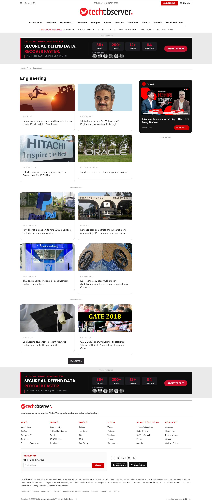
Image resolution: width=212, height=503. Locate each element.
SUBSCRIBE (169, 3)
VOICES (82, 422)
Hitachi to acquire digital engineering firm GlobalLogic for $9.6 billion (44, 174)
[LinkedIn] (123, 458)
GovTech (24, 431)
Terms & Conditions (41, 491)
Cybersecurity (55, 427)
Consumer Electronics (30, 443)
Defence (84, 225)
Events (139, 439)
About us (169, 427)
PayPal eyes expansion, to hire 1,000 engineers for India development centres (47, 231)
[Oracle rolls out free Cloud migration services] (105, 148)
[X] (118, 458)
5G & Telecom (56, 439)
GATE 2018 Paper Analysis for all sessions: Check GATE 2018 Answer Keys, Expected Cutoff (102, 345)
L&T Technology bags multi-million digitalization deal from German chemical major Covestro (104, 284)
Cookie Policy (56, 491)
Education (28, 337)
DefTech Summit (143, 435)
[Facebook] (113, 458)
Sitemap (116, 491)
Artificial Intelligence (58, 431)
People (110, 439)
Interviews (82, 431)
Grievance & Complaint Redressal (76, 491)
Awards (139, 443)
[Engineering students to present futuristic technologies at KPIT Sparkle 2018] (47, 318)
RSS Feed (95, 491)
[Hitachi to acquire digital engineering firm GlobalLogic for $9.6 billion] (47, 148)
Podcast (111, 431)
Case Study (83, 443)
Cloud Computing (89, 167)
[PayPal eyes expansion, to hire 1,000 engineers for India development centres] (47, 206)
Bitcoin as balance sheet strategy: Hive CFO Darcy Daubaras (165, 120)
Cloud (52, 435)
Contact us (170, 431)
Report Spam (106, 491)
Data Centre (55, 443)
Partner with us (171, 435)
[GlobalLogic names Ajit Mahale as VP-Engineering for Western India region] (105, 97)
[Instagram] (134, 458)
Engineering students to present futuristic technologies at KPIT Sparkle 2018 (44, 343)
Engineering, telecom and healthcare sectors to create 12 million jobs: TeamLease (47, 122)
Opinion (81, 427)
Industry (27, 116)
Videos (110, 427)
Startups (24, 439)
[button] (30, 3)
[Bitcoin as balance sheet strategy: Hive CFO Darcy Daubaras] (165, 101)
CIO (80, 435)
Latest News (26, 427)
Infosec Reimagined (144, 427)
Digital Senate (142, 431)
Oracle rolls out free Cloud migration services (103, 172)
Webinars (111, 435)
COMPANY (171, 422)
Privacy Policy (26, 491)
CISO (80, 439)
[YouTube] (129, 458)
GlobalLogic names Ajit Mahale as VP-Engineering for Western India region (100, 122)
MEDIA (111, 422)
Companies (112, 443)
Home (22, 68)
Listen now (180, 128)
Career (168, 439)
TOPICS (54, 422)
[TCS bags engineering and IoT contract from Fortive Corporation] (47, 257)
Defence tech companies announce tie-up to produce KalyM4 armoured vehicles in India (103, 231)
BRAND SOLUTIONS (147, 422)
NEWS (24, 422)
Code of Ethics (171, 443)
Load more (75, 361)
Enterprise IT (87, 116)
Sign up (98, 465)
